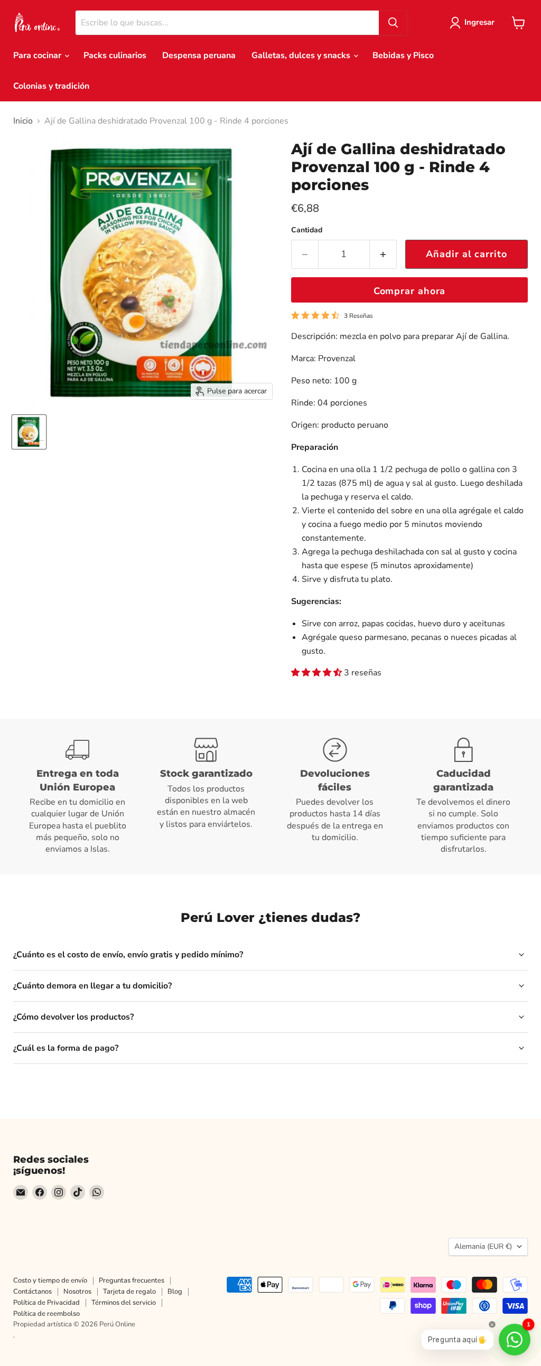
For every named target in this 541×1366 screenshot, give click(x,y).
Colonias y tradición (51, 86)
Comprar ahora (410, 291)
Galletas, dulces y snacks (301, 55)
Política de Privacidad (46, 1302)
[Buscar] (393, 23)
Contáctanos (32, 1291)
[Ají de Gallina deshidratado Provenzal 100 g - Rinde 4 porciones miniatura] (29, 432)
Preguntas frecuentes (131, 1280)
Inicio (23, 121)
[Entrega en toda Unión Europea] (77, 796)
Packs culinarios (114, 55)
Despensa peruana (199, 55)
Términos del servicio (123, 1302)
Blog (174, 1291)
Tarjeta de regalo (129, 1291)
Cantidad (306, 230)
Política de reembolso (46, 1313)
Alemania (483, 1246)
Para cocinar (38, 55)
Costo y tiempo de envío (50, 1280)
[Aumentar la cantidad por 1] (383, 254)
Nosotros (77, 1291)
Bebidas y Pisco (403, 55)
